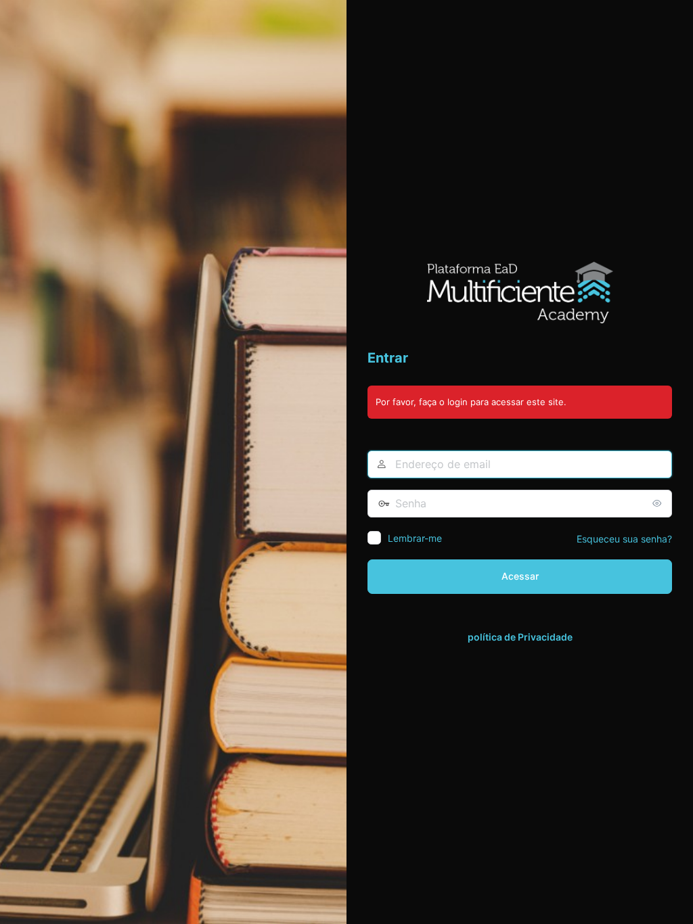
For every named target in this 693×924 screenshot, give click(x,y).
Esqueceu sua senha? (624, 539)
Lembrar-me (415, 538)
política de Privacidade (520, 637)
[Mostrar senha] (658, 503)
